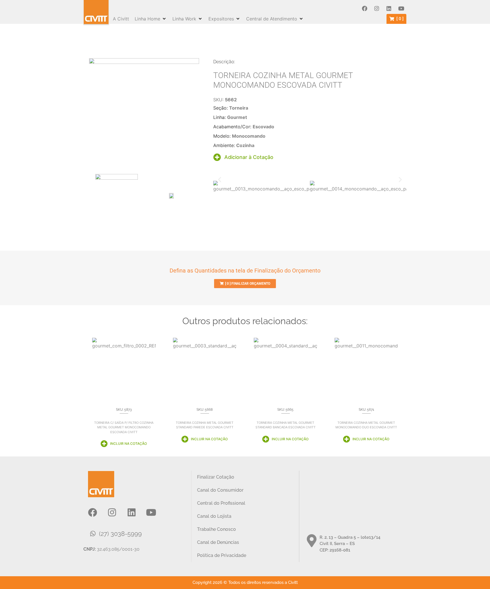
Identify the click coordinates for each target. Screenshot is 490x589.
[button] (151, 19)
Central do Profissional (221, 503)
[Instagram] (376, 8)
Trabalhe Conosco (216, 529)
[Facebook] (364, 8)
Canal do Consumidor (220, 490)
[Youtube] (401, 8)
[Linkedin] (388, 8)
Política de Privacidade (221, 555)
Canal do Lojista (214, 516)
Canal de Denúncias (218, 542)
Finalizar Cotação (215, 477)
